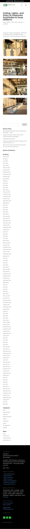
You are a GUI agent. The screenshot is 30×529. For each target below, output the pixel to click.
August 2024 (6, 203)
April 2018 (5, 360)
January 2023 (6, 245)
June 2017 (5, 379)
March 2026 (6, 165)
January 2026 (6, 170)
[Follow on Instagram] (4, 517)
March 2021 (6, 293)
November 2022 (7, 249)
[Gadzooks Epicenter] (15, 56)
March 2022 (6, 267)
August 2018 (6, 357)
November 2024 (7, 196)
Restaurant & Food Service (10, 480)
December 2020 (7, 300)
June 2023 (5, 234)
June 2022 (5, 260)
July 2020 (5, 311)
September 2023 (7, 227)
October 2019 (6, 331)
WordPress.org (6, 440)
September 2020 (7, 307)
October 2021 (6, 278)
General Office (6, 412)
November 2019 (7, 329)
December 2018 (7, 351)
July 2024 (5, 205)
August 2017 (6, 375)
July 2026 (5, 159)
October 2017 (6, 371)
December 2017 (7, 366)
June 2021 (5, 287)
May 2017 (5, 382)
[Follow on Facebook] (7, 517)
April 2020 (5, 318)
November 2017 (7, 368)
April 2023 (5, 238)
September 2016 (7, 397)
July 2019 (5, 337)
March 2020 (6, 320)
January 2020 (6, 324)
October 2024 (6, 198)
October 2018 (6, 355)
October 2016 (6, 395)
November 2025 (7, 174)
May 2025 (5, 185)
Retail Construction (8, 477)
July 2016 (5, 402)
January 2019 (6, 349)
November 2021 (7, 276)
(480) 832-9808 (10, 1)
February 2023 (6, 242)
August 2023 (6, 229)
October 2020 (6, 304)
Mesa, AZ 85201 (7, 504)
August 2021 (6, 282)
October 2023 (6, 225)
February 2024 (6, 216)
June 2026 (5, 161)
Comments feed (7, 438)
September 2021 (7, 280)
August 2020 (6, 309)
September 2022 (7, 254)
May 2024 (5, 209)
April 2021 (5, 291)
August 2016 (6, 399)
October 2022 (6, 251)
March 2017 (6, 386)
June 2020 (5, 313)
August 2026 (6, 156)
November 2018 (7, 353)
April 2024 (5, 212)
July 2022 (5, 258)
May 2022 (5, 262)
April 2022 (5, 265)
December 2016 (7, 391)
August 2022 (6, 256)
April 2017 (5, 384)
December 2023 (7, 220)
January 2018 (6, 364)
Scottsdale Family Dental (9, 138)
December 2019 (7, 326)
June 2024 (5, 207)
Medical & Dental (7, 416)
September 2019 (7, 333)
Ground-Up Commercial (9, 484)
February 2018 (6, 362)
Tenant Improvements (9, 474)
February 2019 (6, 346)
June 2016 (5, 404)
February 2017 (6, 388)
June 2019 (5, 340)
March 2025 (6, 189)
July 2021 (5, 284)
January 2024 (6, 218)
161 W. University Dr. (8, 503)
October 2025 (6, 176)
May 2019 (5, 342)
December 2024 (7, 194)
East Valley (5, 497)
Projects (5, 418)
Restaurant (5, 421)
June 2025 (5, 183)
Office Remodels (8, 475)
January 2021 (6, 298)
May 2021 (5, 289)
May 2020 (5, 315)
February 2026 (6, 167)
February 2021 (6, 296)
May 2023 (5, 236)
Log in (4, 433)
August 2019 (6, 335)
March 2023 (6, 240)
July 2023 (5, 231)
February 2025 (6, 192)
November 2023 (7, 223)
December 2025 (7, 172)
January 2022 (6, 271)
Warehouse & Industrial (9, 482)
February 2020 (6, 322)
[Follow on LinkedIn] (10, 517)
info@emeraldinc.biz (8, 509)
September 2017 (7, 373)
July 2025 (5, 181)
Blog (4, 410)
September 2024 (7, 200)
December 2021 (7, 273)
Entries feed (6, 435)
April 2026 (5, 163)
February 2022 (6, 269)
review (4, 423)
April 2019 (5, 344)
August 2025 (6, 178)
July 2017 (5, 377)
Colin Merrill (7, 22)
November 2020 (7, 302)
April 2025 (5, 187)
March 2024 (6, 214)
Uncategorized (6, 425)
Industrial (5, 414)
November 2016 (7, 393)
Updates (20, 22)
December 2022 (7, 247)
